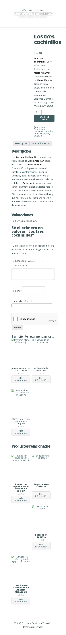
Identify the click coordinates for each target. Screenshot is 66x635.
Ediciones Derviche (43, 131)
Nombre (17, 290)
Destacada (39, 129)
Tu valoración (19, 265)
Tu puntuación (19, 260)
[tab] (21, 143)
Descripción (21, 143)
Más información (27, 171)
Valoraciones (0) (41, 143)
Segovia (38, 135)
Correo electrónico (22, 301)
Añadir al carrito (44, 118)
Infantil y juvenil (41, 133)
